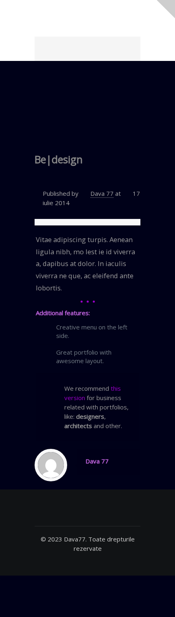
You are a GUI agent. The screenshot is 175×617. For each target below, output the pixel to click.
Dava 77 (102, 193)
